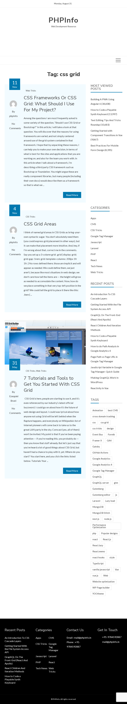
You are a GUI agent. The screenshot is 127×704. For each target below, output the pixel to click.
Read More (72, 194)
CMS (93, 224)
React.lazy (97, 545)
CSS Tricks (30, 216)
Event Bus (97, 434)
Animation (97, 410)
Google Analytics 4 (102, 464)
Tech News (96, 266)
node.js (108, 518)
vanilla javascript (101, 569)
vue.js (95, 575)
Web (105, 575)
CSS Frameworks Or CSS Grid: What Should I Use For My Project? (50, 104)
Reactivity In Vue (99, 388)
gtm (116, 482)
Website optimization (103, 581)
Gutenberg (98, 488)
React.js (107, 539)
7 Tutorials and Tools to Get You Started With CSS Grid (52, 384)
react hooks (98, 557)
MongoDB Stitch (101, 512)
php (94, 533)
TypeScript (98, 563)
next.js (95, 518)
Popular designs (109, 533)
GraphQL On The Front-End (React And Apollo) (16, 660)
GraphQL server (100, 482)
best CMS (113, 410)
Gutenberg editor (101, 494)
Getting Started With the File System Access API (17, 649)
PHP (93, 254)
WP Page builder (101, 587)
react (95, 539)
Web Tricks (31, 90)
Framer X (97, 440)
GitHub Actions (100, 452)
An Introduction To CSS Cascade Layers (17, 639)
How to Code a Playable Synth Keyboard (13, 679)
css (94, 422)
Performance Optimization (99, 526)
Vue (117, 569)
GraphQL (97, 476)
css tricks (97, 428)
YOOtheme (98, 593)
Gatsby (96, 446)
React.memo (98, 551)
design (110, 428)
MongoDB (97, 506)
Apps (93, 218)
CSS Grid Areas (40, 224)
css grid (105, 422)
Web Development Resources (63, 26)
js (116, 494)
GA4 (109, 440)
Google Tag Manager (102, 236)
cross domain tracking (103, 416)
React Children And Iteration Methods (15, 670)
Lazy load (110, 500)
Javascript (96, 242)
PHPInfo (63, 20)
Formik (111, 434)
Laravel (94, 248)
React (94, 260)
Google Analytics (101, 458)
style (112, 557)
